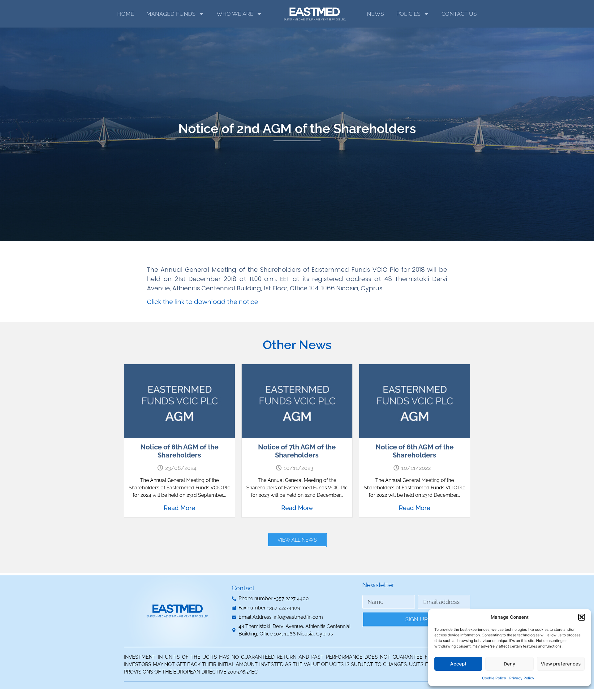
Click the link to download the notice (202, 301)
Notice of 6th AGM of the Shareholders (415, 451)
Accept (458, 664)
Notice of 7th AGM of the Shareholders (297, 451)
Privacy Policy (521, 678)
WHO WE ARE (235, 14)
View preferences (561, 664)
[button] (582, 617)
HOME (125, 14)
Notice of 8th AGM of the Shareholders (179, 451)
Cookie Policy (494, 678)
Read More (179, 508)
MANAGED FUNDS (171, 14)
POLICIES (408, 14)
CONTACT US (459, 14)
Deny (509, 664)
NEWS (375, 14)
